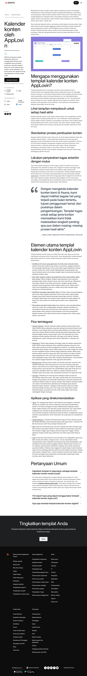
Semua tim (54, 601)
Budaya (34, 630)
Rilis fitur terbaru (18, 568)
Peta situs (16, 650)
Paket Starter (17, 574)
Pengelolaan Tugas (38, 592)
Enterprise (16, 581)
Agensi (53, 598)
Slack (34, 426)
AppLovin (53, 26)
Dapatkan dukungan (19, 617)
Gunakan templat (11, 80)
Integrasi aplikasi (18, 584)
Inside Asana (36, 627)
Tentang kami (36, 614)
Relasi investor (36, 637)
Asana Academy (18, 620)
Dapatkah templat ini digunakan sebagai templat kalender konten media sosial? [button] (54, 472)
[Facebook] (54, 667)
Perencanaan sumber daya (40, 582)
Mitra (14, 647)
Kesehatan (54, 579)
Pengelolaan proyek (19, 590)
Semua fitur (16, 564)
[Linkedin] (48, 667)
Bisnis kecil (54, 559)
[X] (45, 667)
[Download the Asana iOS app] (18, 671)
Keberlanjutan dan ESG (39, 652)
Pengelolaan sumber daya (21, 594)
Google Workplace (38, 419)
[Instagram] (51, 667)
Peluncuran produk (38, 579)
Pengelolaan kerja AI (19, 587)
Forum (15, 627)
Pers (33, 633)
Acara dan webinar (19, 633)
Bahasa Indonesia (34, 667)
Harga (15, 571)
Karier (34, 624)
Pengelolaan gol (37, 569)
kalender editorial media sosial (48, 483)
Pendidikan (54, 588)
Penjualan (54, 575)
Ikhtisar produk (17, 561)
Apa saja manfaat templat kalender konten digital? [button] (55, 503)
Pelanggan (35, 620)
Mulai (76, 2)
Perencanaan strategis (39, 585)
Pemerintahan (55, 585)
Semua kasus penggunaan (40, 595)
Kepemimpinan (36, 617)
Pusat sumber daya (19, 630)
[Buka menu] (81, 2)
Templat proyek (18, 637)
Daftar (43, 539)
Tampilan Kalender (38, 326)
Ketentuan (66, 667)
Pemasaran (54, 562)
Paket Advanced (18, 577)
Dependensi (36, 343)
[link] (6, 15)
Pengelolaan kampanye (39, 559)
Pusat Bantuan (17, 614)
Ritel (52, 582)
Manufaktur (54, 592)
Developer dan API (19, 643)
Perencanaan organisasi (39, 575)
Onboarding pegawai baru (40, 572)
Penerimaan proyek (38, 588)
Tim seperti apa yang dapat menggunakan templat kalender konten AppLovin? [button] (55, 497)
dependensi (34, 176)
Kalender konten (37, 562)
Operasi (53, 565)
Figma (34, 402)
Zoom (34, 437)
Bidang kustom (36, 362)
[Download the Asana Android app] (29, 671)
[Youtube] (57, 667)
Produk (53, 572)
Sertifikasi (16, 624)
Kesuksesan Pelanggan (20, 640)
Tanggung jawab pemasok (40, 649)
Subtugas (35, 375)
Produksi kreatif (37, 565)
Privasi (34, 645)
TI (51, 569)
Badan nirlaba (55, 595)
